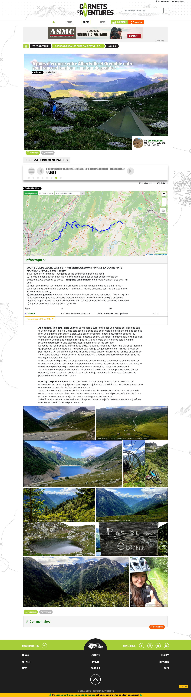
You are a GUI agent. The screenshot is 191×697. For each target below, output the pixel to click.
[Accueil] (53, 22)
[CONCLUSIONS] (130, 171)
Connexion (137, 22)
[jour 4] (47, 178)
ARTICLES (26, 661)
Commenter (158, 627)
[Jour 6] (56, 178)
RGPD (166, 668)
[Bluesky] (157, 647)
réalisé (31, 313)
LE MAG (69, 22)
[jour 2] (38, 178)
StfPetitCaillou (155, 140)
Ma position (32, 193)
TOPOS (86, 22)
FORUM (95, 661)
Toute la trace (47, 193)
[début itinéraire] (29, 178)
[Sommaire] (31, 171)
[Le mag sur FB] (141, 647)
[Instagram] (149, 647)
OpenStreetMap (161, 254)
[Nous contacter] (43, 647)
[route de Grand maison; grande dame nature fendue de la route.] (132, 423)
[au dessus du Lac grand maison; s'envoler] (132, 505)
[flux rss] (165, 647)
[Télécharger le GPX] (157, 313)
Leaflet (150, 254)
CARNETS (95, 655)
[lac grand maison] (72, 463)
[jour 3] (42, 178)
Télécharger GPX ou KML (39, 319)
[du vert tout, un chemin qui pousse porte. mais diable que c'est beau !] (59, 505)
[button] (164, 194)
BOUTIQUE (122, 22)
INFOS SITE (164, 661)
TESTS (102, 22)
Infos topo (34, 260)
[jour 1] (33, 178)
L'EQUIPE (165, 655)
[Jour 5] (51, 178)
